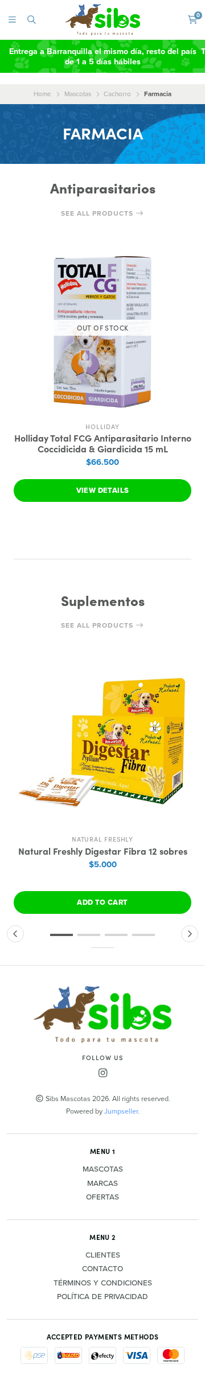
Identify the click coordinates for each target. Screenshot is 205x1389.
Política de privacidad (102, 1297)
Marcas (102, 1184)
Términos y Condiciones (103, 1283)
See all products (98, 213)
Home (42, 93)
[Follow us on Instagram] (102, 1073)
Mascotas (77, 93)
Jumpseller (121, 1111)
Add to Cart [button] (102, 902)
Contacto (102, 1269)
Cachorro (117, 93)
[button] (61, 935)
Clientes (102, 1255)
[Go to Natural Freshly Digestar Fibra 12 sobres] (102, 740)
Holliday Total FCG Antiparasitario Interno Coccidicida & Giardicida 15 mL (102, 443)
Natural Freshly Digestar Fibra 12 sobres (102, 851)
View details (102, 490)
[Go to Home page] (103, 19)
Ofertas (102, 1197)
